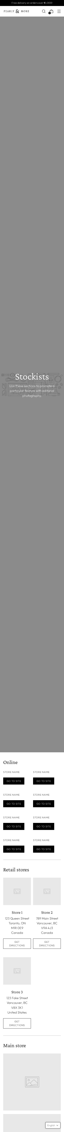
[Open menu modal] (59, 11)
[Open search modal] (43, 11)
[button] (53, 1125)
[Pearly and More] (16, 11)
